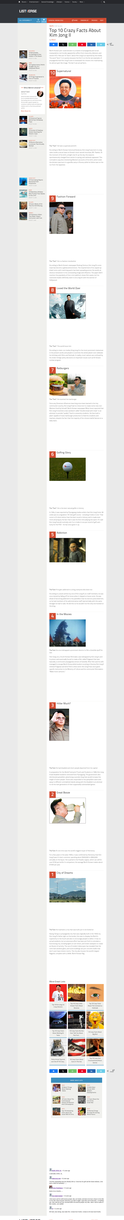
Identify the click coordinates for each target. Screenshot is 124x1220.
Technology (32, 75)
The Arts (31, 116)
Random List (84, 20)
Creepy (30, 128)
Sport (30, 190)
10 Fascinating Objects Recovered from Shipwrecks (36, 181)
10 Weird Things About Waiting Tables (67, 1089)
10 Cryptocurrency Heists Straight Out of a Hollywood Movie (37, 66)
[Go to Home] (27, 17)
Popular (44, 21)
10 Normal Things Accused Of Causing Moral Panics (93, 1112)
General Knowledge (47, 2)
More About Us (26, 111)
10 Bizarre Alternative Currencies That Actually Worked (36, 144)
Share (76, 20)
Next (101, 20)
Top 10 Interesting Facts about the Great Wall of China (68, 1112)
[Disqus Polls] (76, 1143)
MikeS (53, 40)
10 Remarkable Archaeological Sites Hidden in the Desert (35, 54)
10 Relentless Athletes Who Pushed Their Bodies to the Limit (37, 193)
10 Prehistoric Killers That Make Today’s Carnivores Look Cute (35, 216)
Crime (30, 63)
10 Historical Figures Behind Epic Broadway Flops (36, 120)
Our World (32, 51)
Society (74, 2)
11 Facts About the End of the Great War (93, 1100)
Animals (31, 212)
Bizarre (24, 2)
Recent (38, 21)
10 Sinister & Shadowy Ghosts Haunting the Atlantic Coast (36, 132)
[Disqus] (77, 1190)
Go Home (19, 2)
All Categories (24, 20)
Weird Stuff (32, 140)
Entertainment (33, 2)
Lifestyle (59, 2)
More (81, 2)
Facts (51, 26)
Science (67, 2)
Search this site (104, 2)
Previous (94, 20)
